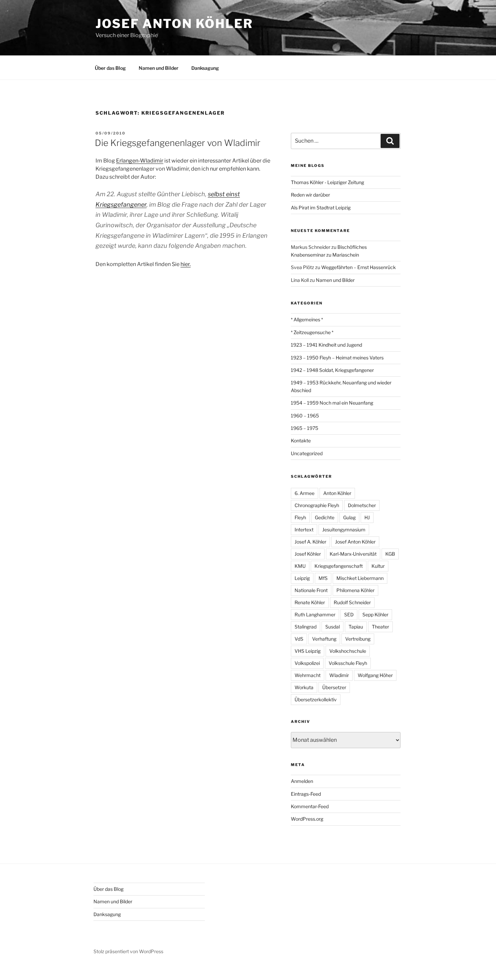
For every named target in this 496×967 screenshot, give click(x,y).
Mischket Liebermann (360, 578)
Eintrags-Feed (306, 794)
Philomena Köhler (355, 590)
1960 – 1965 (305, 415)
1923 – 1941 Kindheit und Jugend (326, 345)
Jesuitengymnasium (343, 529)
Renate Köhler (310, 602)
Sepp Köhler (375, 614)
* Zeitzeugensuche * (312, 332)
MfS (323, 578)
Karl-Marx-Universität (353, 554)
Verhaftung (324, 639)
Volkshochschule (347, 651)
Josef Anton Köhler (174, 23)
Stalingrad (305, 626)
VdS (299, 639)
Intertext (304, 529)
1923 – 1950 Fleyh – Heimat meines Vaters (337, 357)
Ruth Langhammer (315, 614)
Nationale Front (311, 590)
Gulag (349, 517)
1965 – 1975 (304, 428)
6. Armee (304, 493)
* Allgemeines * (307, 319)
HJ (367, 517)
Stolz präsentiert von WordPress (128, 951)
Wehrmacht (308, 675)
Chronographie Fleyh (317, 505)
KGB (390, 554)
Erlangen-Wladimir (139, 160)
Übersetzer (334, 687)
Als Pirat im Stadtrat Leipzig (321, 207)
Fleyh (300, 517)
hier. (186, 264)
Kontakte (301, 440)
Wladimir (339, 675)
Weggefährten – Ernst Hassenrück (358, 267)
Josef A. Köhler (310, 542)
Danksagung (205, 68)
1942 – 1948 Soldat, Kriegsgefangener (332, 370)
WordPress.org (307, 819)
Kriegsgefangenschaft (338, 566)
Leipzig (302, 578)
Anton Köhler (337, 493)
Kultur (378, 566)
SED (349, 614)
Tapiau (356, 626)
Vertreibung (357, 639)
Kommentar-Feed (310, 806)
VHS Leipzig (308, 651)
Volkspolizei (307, 663)
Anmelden (302, 781)
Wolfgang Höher (375, 675)
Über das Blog (110, 68)
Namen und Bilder (158, 68)
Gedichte (324, 517)
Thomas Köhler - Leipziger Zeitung (327, 182)
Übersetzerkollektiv (316, 699)
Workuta (304, 687)
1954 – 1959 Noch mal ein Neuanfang (332, 403)
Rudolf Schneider (352, 602)
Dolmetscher (362, 505)
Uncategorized (307, 453)
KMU (300, 566)
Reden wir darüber (310, 195)
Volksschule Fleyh (348, 663)
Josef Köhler (308, 554)
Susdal (332, 626)
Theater (380, 626)
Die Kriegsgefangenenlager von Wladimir (177, 143)
